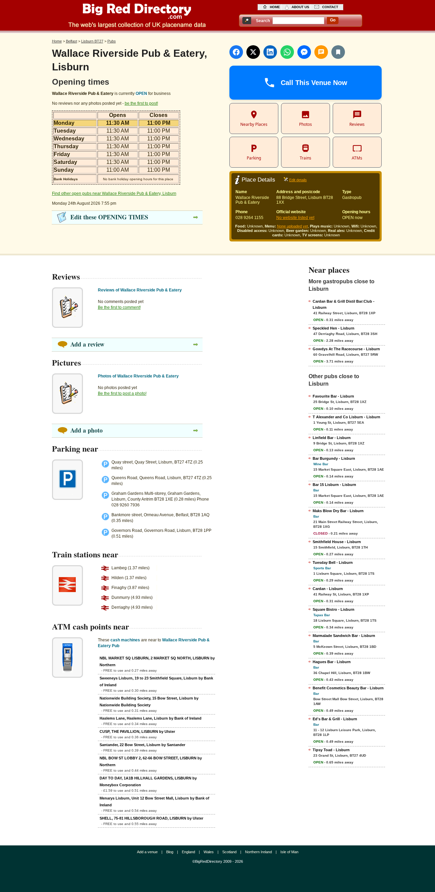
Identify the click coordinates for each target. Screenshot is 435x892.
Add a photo (86, 430)
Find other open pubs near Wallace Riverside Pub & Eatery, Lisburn (114, 193)
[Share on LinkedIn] (270, 52)
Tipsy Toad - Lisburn (331, 750)
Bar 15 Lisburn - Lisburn (334, 485)
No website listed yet (295, 217)
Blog (169, 852)
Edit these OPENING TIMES (109, 217)
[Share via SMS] (321, 52)
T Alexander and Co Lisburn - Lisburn (346, 417)
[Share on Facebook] (236, 52)
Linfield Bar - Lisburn (332, 438)
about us (300, 7)
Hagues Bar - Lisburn (332, 662)
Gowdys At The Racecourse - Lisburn (346, 349)
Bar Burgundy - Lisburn (334, 458)
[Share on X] (253, 52)
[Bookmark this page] (338, 52)
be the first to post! (141, 103)
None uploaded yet (292, 226)
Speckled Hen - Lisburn (333, 328)
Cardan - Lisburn (328, 589)
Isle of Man (289, 852)
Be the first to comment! (119, 307)
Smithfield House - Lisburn (337, 542)
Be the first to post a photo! (122, 393)
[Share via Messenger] (304, 52)
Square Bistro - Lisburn (333, 609)
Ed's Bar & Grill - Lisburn (335, 719)
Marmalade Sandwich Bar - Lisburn (344, 636)
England (188, 852)
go (332, 20)
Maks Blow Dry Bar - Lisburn (338, 511)
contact (330, 7)
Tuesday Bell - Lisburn (333, 562)
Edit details (298, 180)
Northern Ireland (258, 852)
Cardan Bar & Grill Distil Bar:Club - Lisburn (344, 304)
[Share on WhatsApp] (287, 52)
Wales (209, 852)
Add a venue (147, 852)
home (275, 7)
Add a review (87, 344)
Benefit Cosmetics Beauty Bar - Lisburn (348, 688)
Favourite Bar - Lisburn (333, 396)
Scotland (229, 852)
